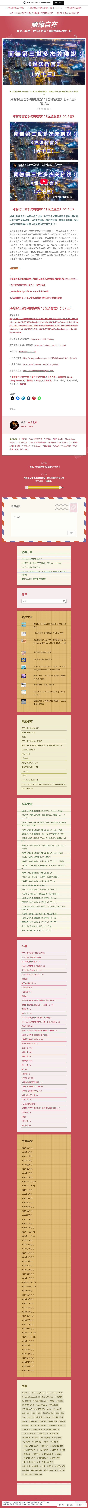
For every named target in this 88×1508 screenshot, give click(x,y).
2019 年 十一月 (26, 1286)
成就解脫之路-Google (29, 763)
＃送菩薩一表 (60, 1470)
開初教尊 (25, 1425)
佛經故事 (24, 1121)
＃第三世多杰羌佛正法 (45, 1462)
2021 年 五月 (26, 1211)
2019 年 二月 (26, 1324)
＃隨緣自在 (23, 442)
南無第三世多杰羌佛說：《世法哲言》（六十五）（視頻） (42, 811)
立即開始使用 (58, 2)
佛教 (21, 449)
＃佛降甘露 (54, 1442)
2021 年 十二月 (26, 1181)
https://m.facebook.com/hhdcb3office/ (50, 345)
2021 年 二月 (26, 1223)
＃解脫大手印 (48, 1470)
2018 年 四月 (26, 1366)
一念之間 (22, 384)
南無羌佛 (62, 377)
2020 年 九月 (26, 1244)
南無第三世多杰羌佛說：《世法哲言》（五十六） (39, 918)
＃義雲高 (47, 439)
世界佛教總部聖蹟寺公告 (30, 1086)
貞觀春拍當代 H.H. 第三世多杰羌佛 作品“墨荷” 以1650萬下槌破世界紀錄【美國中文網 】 (49, 643)
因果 (57, 1413)
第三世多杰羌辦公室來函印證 (32, 953)
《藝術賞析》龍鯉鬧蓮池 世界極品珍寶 (48, 633)
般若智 (24, 775)
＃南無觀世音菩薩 (56, 1446)
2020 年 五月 (26, 1261)
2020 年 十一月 (26, 1236)
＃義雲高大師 (57, 439)
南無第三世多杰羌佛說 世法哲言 (60, 92)
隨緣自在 (44, 25)
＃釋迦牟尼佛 (27, 1474)
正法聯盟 (24, 758)
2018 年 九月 (26, 1345)
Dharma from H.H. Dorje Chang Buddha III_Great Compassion (44, 784)
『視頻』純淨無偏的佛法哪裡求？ (34, 885)
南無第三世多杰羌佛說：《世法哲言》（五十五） (39, 922)
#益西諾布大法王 (28, 1405)
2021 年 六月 (26, 1207)
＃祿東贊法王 (55, 1458)
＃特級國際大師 (42, 1458)
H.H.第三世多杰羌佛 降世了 (15, 8)
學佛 (75, 446)
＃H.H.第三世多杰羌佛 (37, 442)
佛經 (23, 1117)
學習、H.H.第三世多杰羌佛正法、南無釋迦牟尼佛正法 (41, 745)
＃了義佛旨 (26, 1442)
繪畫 (23, 979)
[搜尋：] (44, 601)
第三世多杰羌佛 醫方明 (30, 957)
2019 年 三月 (26, 1320)
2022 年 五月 (26, 1165)
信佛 (39, 1413)
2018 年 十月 (26, 1341)
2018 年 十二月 (26, 1333)
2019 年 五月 (26, 1312)
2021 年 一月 (26, 1228)
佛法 (27, 449)
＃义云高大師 (56, 1438)
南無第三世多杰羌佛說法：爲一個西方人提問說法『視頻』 (43, 834)
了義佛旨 (24, 1112)
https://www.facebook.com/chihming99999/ (41, 364)
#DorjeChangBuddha (39, 1393)
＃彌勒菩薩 (36, 1454)
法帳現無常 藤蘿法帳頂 (42, 652)
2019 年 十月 (26, 1291)
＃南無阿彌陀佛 (42, 1450)
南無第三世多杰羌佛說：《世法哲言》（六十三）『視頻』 (42, 853)
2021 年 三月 (26, 1219)
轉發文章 (24, 1013)
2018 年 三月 (26, 1370)
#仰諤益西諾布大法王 (40, 1401)
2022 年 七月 (26, 1156)
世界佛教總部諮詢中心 (30, 1091)
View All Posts (27, 426)
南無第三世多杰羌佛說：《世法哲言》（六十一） (39, 873)
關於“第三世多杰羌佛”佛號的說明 (68, 13)
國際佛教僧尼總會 (28, 732)
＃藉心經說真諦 (36, 1470)
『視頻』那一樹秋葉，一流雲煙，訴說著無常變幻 (40, 877)
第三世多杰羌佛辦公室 (30, 728)
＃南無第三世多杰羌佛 (30, 1446)
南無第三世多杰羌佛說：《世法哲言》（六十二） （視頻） (43, 861)
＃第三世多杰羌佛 (35, 439)
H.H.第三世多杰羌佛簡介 (74, 8)
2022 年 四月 (26, 1169)
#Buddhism (26, 1393)
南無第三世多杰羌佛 (20, 377)
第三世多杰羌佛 (38, 377)
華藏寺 (24, 737)
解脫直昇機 (53, 1421)
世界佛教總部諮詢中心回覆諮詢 (33, 1409)
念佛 (11, 449)
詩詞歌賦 (24, 1009)
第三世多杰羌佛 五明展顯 (19, 92)
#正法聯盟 (59, 1401)
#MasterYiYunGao (47, 1397)
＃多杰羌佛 (36, 446)
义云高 (38, 380)
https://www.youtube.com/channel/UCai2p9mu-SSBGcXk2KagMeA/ (50, 358)
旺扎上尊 (24, 1065)
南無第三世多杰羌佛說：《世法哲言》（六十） (38, 881)
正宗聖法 (47, 1417)
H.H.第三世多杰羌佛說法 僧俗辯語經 (35, 1018)
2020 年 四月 (26, 1265)
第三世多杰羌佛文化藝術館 (31, 741)
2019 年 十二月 (26, 1282)
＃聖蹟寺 (25, 1470)
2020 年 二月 (26, 1274)
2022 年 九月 (26, 1148)
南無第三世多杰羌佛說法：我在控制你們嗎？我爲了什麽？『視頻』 (44, 478)
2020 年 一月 (26, 1278)
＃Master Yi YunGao (28, 1434)
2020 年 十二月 (26, 1232)
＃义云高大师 (66, 446)
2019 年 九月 (26, 1295)
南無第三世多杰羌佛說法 (30, 1039)
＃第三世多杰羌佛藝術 (30, 1466)
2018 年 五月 (26, 1362)
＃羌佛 (42, 1466)
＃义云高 (56, 446)
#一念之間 (23, 439)
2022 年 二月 (26, 1173)
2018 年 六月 (26, 1358)
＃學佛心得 (26, 1454)
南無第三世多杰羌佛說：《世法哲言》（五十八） (39, 898)
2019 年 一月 (26, 1328)
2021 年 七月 (26, 1202)
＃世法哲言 (46, 446)
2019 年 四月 (26, 1316)
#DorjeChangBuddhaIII (55, 1393)
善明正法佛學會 (27, 788)
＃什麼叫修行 (37, 1442)
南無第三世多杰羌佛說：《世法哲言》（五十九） (39, 890)
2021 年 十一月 (26, 1186)
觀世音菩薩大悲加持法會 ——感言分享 (35, 1005)
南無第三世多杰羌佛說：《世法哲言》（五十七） (39, 902)
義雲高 (30, 380)
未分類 (24, 1074)
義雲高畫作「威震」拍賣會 (43, 685)
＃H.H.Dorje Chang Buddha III (58, 442)
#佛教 (52, 1401)
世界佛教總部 (26, 1078)
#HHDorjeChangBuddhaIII (31, 1397)
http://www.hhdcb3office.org (42, 339)
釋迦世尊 (61, 1421)
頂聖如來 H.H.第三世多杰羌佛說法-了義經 (37, 1000)
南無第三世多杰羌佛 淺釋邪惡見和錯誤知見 (37, 1030)
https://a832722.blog (27, 351)
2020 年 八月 (26, 1249)
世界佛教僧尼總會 (28, 1095)
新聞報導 (24, 1061)
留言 (71, 533)
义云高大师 (57, 1409)
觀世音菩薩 (43, 1421)
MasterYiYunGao (41, 1405)
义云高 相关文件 (27, 1104)
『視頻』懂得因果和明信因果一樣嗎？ (44, 465)
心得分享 (24, 1048)
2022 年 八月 (26, 1152)
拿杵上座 (24, 1056)
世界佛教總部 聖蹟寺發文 (31, 1082)
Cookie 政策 (39, 1504)
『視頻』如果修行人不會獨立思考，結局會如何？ (40, 894)
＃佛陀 (46, 1442)
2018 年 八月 (26, 1349)
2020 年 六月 (26, 1257)
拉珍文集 (24, 1052)
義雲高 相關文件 (27, 983)
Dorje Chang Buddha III (29, 780)
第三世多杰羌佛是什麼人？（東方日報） (28, 285)
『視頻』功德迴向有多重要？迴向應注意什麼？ (39, 914)
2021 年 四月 (26, 1215)
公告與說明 (25, 1026)
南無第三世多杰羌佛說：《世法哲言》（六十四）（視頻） (42, 830)
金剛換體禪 (25, 987)
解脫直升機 (25, 754)
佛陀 (16, 449)
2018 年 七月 (26, 1354)
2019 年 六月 (26, 1307)
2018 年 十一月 (26, 1337)
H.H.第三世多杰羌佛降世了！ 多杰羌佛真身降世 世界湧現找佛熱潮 (31, 13)
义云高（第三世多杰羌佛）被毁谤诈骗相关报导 (39, 1108)
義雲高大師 (33, 1421)
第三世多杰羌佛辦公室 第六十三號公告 (36, 926)
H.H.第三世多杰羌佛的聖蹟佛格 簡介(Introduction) (45, 8)
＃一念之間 (41, 1434)
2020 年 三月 (26, 1270)
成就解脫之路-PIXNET (29, 767)
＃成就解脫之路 (47, 1454)
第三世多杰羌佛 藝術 (29, 962)
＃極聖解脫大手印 (28, 1458)
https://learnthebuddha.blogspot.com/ (38, 370)
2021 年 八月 (26, 1198)
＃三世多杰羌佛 (52, 1434)
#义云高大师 (26, 1401)
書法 (23, 1069)
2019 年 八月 (26, 1299)
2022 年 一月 (26, 1177)
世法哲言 (47, 380)
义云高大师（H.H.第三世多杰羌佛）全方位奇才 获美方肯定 (36, 298)
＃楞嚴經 (58, 1454)
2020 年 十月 (26, 1240)
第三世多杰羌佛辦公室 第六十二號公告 (36, 930)
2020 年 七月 (26, 1253)
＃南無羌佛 (26, 446)
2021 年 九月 (26, 1194)
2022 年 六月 (26, 1160)
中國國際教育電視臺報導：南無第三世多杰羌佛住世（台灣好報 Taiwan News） (43, 279)
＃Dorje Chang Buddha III (56, 1425)
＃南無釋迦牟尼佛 (28, 1450)
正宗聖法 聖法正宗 (28, 750)
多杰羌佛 (51, 377)
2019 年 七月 (26, 1303)
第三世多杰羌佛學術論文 (38, 92)
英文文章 (24, 992)
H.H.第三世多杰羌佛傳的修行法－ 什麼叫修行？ (39, 1022)
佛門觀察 (24, 1125)
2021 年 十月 (26, 1190)
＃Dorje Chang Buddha (38, 1425)
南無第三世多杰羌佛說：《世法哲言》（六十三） (44, 116)
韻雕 (23, 996)
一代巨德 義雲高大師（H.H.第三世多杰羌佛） (30, 291)
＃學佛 (62, 1450)
